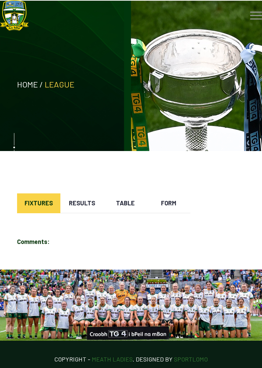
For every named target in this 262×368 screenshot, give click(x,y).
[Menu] (252, 15)
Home (27, 84)
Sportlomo (191, 359)
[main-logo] (14, 15)
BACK (232, 173)
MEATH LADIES (112, 359)
